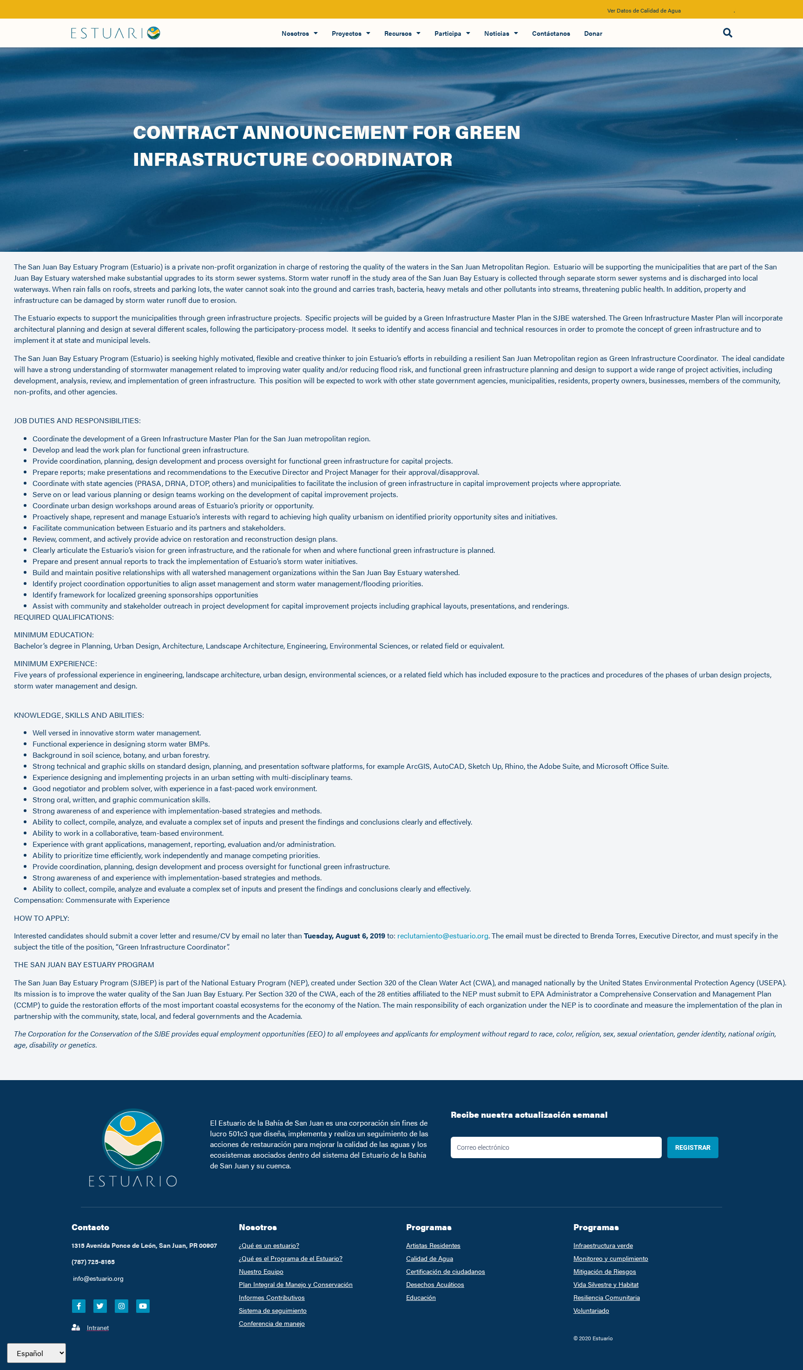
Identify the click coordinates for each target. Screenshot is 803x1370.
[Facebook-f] (79, 1306)
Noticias (496, 33)
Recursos (398, 33)
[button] (727, 33)
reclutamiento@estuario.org (442, 935)
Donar (593, 33)
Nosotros (295, 33)
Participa (447, 33)
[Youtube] (143, 1306)
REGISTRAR (693, 1147)
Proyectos (347, 33)
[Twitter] (100, 1306)
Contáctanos (551, 33)
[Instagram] (121, 1306)
